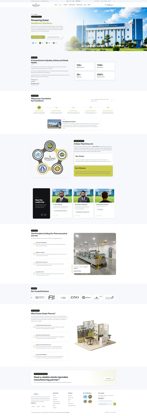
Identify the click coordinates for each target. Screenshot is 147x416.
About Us (60, 4)
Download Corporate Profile (53, 36)
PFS (69, 401)
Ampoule (70, 395)
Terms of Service (113, 412)
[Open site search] (115, 5)
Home (56, 4)
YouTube (38, 406)
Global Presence (79, 4)
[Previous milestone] (111, 100)
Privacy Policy (107, 412)
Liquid (69, 399)
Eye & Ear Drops (71, 405)
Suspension (70, 403)
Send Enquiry (108, 378)
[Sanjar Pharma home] (36, 4)
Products (66, 4)
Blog (85, 4)
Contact (89, 4)
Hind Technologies (65, 412)
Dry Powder (70, 397)
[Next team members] (45, 214)
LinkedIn (33, 406)
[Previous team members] (42, 214)
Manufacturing (72, 4)
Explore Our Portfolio (37, 36)
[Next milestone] (114, 100)
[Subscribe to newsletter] (115, 404)
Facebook (43, 406)
